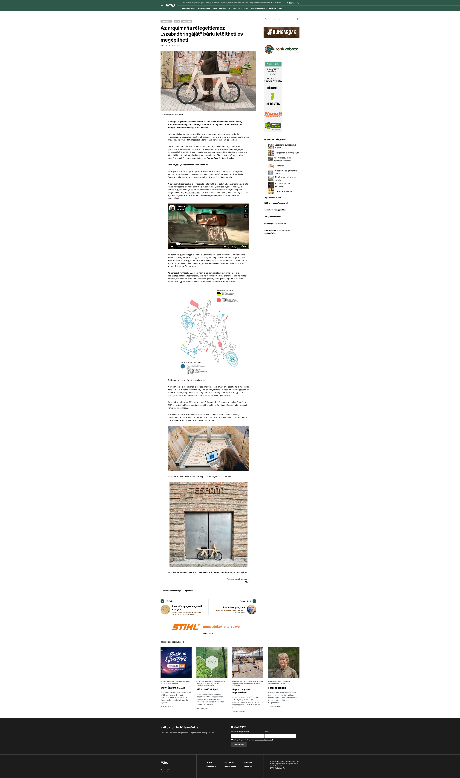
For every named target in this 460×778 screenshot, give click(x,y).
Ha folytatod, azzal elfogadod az (253, 740)
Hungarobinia (230, 766)
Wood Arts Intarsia (284, 191)
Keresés (297, 19)
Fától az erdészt (277, 687)
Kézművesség (255, 683)
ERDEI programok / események (276, 203)
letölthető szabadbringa (171, 591)
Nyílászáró (236, 685)
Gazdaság (197, 612)
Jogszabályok (201, 683)
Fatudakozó (229, 762)
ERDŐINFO (247, 762)
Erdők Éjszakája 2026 (173, 687)
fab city (194, 387)
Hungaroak (247, 766)
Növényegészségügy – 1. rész (275, 223)
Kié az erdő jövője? (207, 689)
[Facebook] (162, 769)
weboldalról (181, 187)
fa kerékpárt (227, 124)
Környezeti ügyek (230, 610)
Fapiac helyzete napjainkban (275, 210)
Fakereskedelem (188, 612)
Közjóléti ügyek (166, 683)
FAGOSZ (209, 762)
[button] (162, 5)
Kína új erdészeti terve (272, 217)
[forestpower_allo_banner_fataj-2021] (273, 96)
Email (267, 731)
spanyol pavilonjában (231, 402)
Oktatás (175, 683)
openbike (189, 591)
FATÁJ (170, 5)
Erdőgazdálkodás (176, 681)
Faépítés (174, 612)
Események (219, 610)
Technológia (186, 21)
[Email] (168, 769)
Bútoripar (235, 681)
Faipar (177, 21)
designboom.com (241, 579)
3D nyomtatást (193, 192)
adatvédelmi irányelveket (264, 740)
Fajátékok (280, 165)
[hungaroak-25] (281, 32)
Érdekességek (166, 21)
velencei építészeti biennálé (209, 402)
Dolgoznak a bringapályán (287, 153)
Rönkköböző (211, 766)
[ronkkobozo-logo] (281, 49)
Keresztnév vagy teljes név (240, 731)
